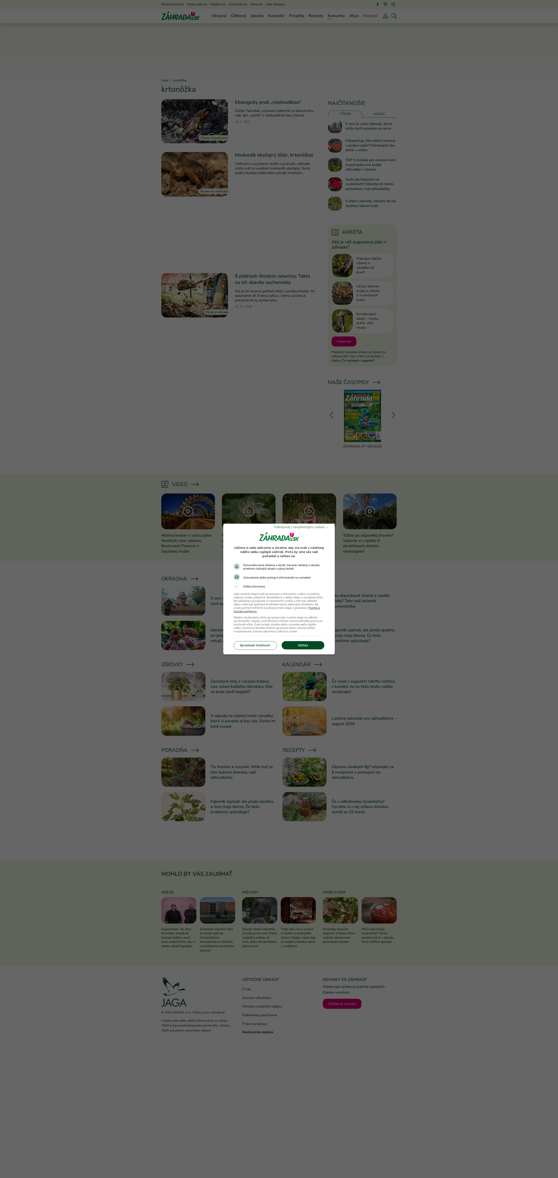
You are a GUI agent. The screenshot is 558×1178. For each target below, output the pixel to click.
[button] (279, 587)
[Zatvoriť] (301, 527)
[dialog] (279, 589)
